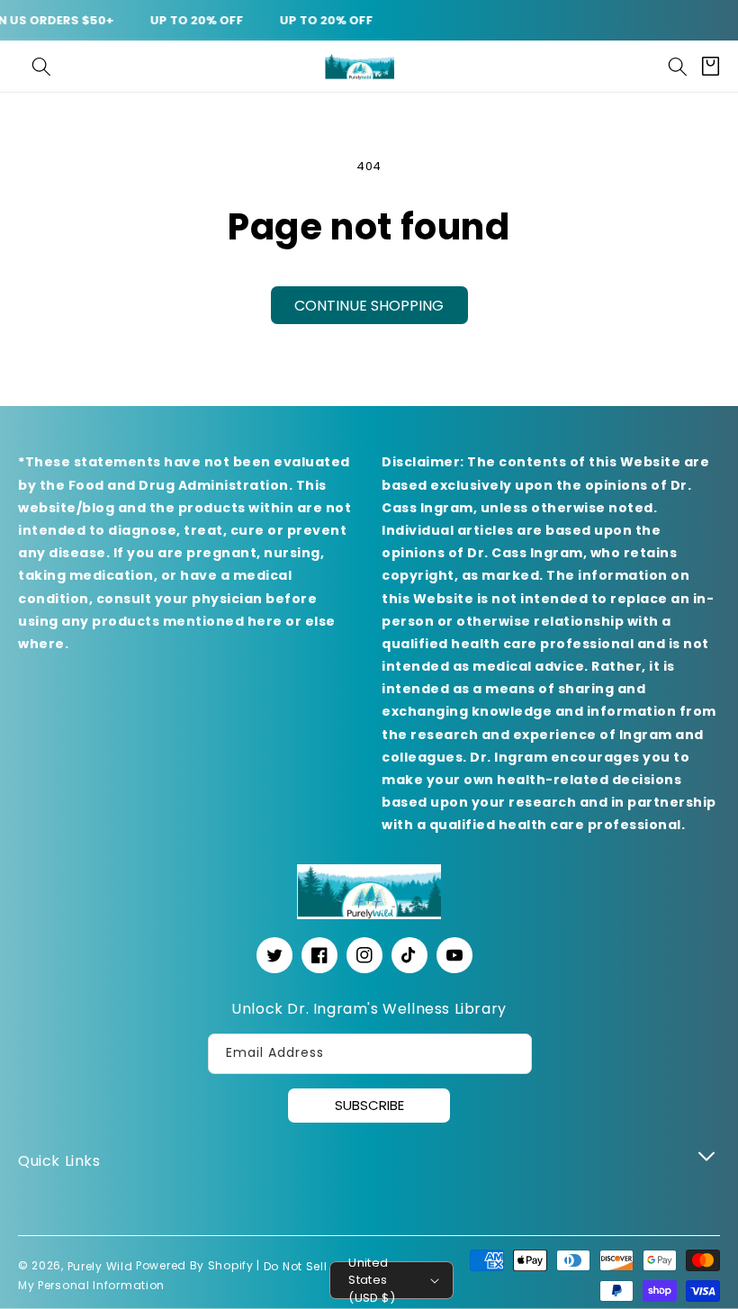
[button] (41, 67)
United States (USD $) (371, 1280)
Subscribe (369, 1105)
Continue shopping (369, 305)
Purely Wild (100, 1266)
